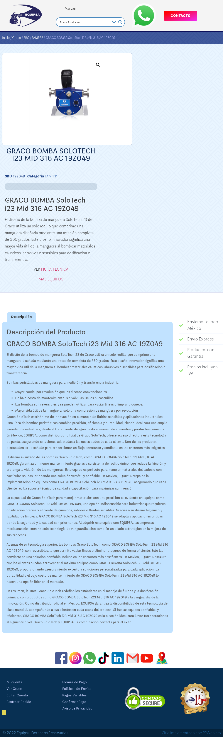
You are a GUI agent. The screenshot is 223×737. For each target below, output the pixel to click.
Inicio (6, 38)
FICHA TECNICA (54, 269)
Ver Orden (14, 688)
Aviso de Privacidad (77, 708)
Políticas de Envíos (76, 688)
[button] (98, 65)
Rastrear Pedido (19, 701)
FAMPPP (37, 38)
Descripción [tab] (21, 316)
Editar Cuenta (17, 695)
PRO (26, 38)
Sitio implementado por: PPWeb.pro (191, 732)
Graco (16, 38)
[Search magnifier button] (120, 22)
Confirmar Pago (74, 701)
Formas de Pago (74, 682)
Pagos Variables (74, 695)
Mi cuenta (14, 682)
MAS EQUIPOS (51, 279)
